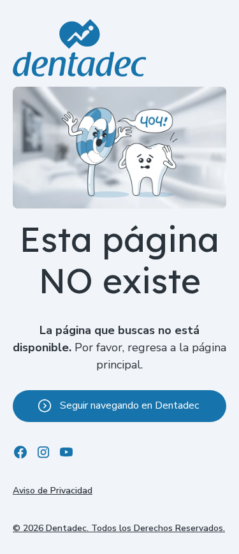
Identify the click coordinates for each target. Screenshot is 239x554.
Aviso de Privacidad (52, 491)
